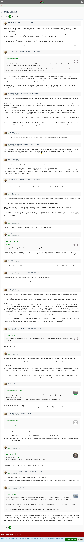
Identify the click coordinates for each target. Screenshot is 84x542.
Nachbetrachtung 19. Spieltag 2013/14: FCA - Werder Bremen (24, 179)
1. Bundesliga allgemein (14, 353)
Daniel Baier (11, 132)
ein (17, 457)
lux (8, 338)
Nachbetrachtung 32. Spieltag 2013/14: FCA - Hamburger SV (24, 51)
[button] (2, 2)
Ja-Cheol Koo (11, 383)
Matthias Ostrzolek (13, 159)
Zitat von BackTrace (12, 421)
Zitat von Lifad (11, 494)
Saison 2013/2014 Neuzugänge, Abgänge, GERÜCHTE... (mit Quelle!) (26, 272)
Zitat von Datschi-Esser (14, 391)
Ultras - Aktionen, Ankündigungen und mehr (20, 413)
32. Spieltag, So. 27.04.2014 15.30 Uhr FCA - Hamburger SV (24, 93)
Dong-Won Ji (11, 193)
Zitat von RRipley (11, 454)
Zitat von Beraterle (12, 59)
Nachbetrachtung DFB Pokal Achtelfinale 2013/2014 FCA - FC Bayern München (29, 472)
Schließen (80, 539)
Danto (9, 24)
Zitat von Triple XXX (12, 241)
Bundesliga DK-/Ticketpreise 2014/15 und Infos (20, 22)
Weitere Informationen (71, 539)
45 (17, 16)
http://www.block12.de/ (12, 425)
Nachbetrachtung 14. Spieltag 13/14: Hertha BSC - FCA (22, 487)
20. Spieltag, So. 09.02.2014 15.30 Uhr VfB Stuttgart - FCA (23, 144)
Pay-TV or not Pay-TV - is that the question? (19, 447)
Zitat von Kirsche (11, 335)
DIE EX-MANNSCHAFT (13, 289)
